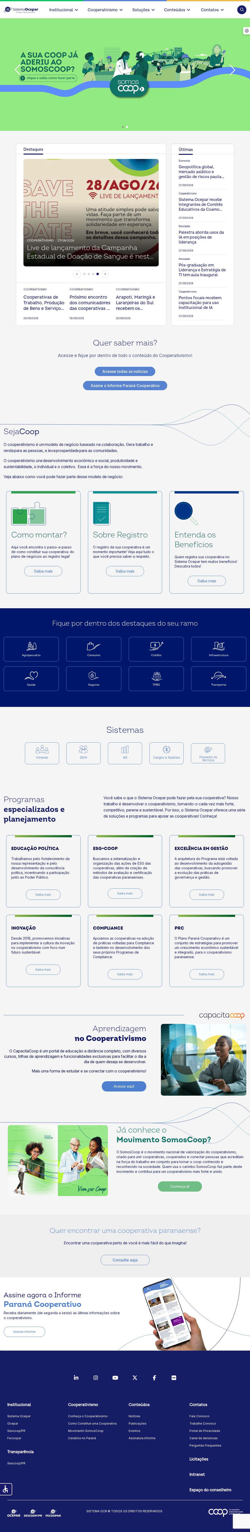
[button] (241, 9)
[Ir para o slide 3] (93, 274)
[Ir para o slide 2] (89, 274)
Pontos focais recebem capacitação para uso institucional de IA (200, 302)
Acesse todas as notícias (125, 371)
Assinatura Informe (142, 1438)
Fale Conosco (199, 1416)
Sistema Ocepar (19, 1416)
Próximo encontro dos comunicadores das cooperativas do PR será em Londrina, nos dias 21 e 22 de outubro (91, 302)
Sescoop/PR (16, 1431)
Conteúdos (174, 10)
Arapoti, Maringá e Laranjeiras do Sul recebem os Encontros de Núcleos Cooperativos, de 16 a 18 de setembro (136, 302)
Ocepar (12, 1423)
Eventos (134, 1431)
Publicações (137, 1423)
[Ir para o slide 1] (84, 274)
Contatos (210, 10)
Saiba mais (43, 571)
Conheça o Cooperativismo (88, 1416)
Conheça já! (179, 1186)
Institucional (61, 10)
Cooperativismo (103, 10)
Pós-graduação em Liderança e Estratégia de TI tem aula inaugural (202, 270)
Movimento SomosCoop (86, 1431)
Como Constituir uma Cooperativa (92, 1423)
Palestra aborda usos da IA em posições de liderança (201, 237)
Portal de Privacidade (204, 1431)
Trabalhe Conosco (202, 1423)
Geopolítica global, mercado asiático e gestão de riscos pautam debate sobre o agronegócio (201, 172)
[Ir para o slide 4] (97, 274)
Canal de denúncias (203, 1438)
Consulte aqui (125, 1260)
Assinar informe (24, 1331)
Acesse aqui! (124, 1086)
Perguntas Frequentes (205, 1445)
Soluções (141, 10)
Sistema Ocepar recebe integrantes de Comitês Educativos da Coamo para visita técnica (201, 204)
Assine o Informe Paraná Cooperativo (125, 385)
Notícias (134, 1416)
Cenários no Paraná (82, 1438)
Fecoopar (14, 1438)
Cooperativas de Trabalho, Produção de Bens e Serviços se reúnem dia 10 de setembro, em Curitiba (43, 302)
